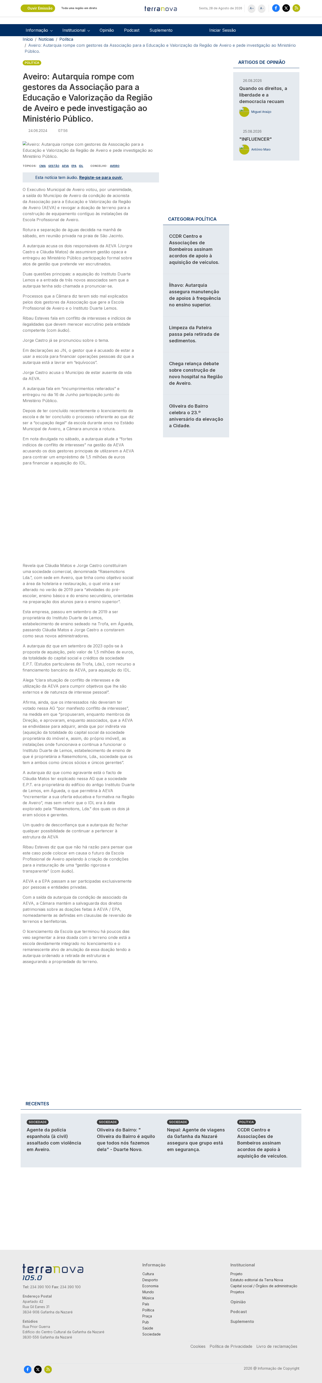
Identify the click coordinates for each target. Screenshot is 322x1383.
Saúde (147, 1328)
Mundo (148, 1292)
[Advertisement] (79, 515)
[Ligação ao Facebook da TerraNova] (276, 8)
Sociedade (38, 1122)
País (145, 1304)
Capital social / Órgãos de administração (263, 1286)
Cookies (198, 1346)
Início (28, 39)
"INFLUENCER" (255, 139)
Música (148, 1298)
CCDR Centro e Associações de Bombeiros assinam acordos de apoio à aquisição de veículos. (194, 249)
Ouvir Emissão (40, 8)
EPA (73, 165)
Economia (150, 1286)
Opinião (107, 30)
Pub (145, 1322)
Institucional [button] (73, 30)
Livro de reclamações (276, 1346)
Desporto (150, 1280)
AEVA (65, 165)
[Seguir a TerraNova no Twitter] (286, 8)
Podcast (131, 30)
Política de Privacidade (231, 1346)
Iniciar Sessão (222, 30)
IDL (81, 165)
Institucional (242, 1264)
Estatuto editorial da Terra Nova (256, 1280)
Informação (154, 1264)
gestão (53, 165)
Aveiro (114, 165)
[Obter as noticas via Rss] (296, 8)
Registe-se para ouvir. (101, 177)
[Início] (161, 8)
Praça (147, 1316)
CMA (42, 165)
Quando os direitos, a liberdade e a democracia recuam (263, 95)
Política (66, 39)
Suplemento (161, 30)
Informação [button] (37, 30)
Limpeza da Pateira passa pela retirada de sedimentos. (194, 334)
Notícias (46, 39)
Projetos (237, 1292)
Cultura (148, 1274)
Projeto (236, 1274)
